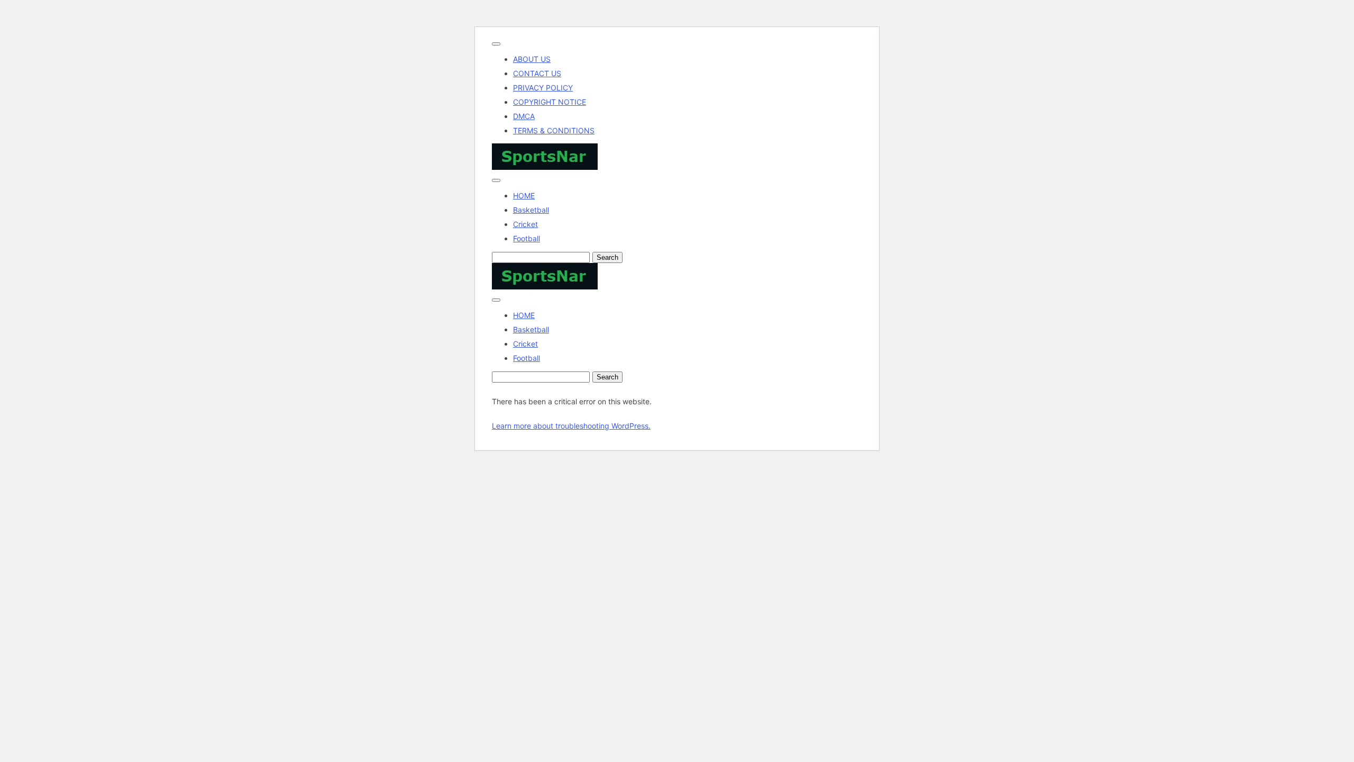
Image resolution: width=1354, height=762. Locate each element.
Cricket (525, 224)
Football (526, 238)
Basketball (531, 209)
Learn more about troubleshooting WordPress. (571, 425)
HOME (524, 195)
